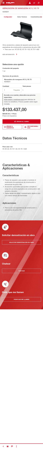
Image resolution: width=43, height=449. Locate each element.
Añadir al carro (22, 121)
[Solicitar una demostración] (7, 446)
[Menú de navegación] (3, 3)
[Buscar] (38, 3)
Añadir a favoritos (10, 127)
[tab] (8, 17)
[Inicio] (10, 3)
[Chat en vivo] (12, 446)
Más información (8, 54)
